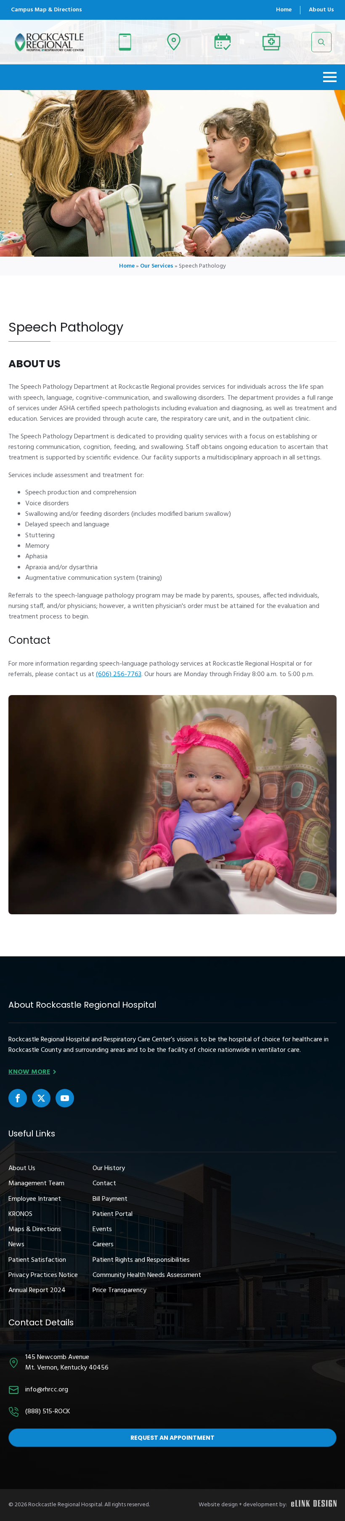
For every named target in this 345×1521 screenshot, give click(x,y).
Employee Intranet (34, 1199)
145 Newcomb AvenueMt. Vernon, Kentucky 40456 (67, 1362)
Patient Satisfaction (37, 1260)
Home (284, 10)
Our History (109, 1168)
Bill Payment (110, 1199)
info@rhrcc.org (46, 1390)
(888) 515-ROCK (47, 1412)
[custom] (17, 1098)
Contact (104, 1184)
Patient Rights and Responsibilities (141, 1260)
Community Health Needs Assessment (147, 1275)
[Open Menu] (330, 77)
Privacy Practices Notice (43, 1275)
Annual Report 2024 (37, 1290)
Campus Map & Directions (46, 10)
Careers (103, 1245)
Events (102, 1229)
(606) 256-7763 (118, 674)
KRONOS (20, 1214)
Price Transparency (119, 1290)
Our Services (156, 266)
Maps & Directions (34, 1229)
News (16, 1245)
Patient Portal (113, 1214)
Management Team (36, 1184)
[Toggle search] (321, 42)
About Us (321, 10)
